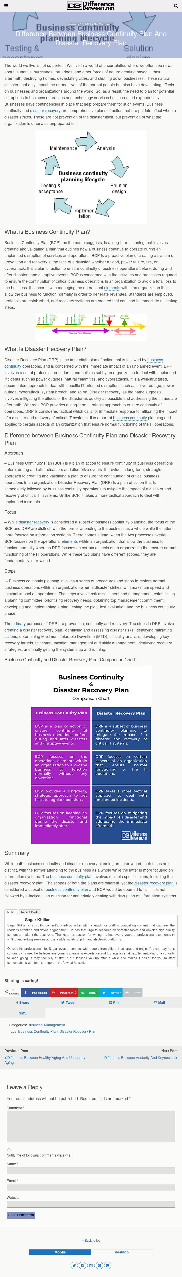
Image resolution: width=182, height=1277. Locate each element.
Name (12, 1163)
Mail (161, 1002)
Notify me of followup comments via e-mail (39, 1155)
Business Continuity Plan (38, 1031)
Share (24, 1002)
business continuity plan (71, 876)
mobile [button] (60, 1252)
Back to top (93, 1240)
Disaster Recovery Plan (77, 1031)
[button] (74, 1265)
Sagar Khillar (37, 919)
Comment (15, 1107)
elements (112, 287)
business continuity (130, 417)
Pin (116, 1002)
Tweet (70, 1002)
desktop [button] (122, 1252)
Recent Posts (30, 912)
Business (35, 1024)
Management (54, 1024)
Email (12, 1180)
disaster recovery (45, 110)
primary (19, 623)
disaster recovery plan (154, 883)
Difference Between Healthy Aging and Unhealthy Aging (44, 1060)
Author (11, 912)
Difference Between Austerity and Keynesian (139, 1057)
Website (13, 1197)
